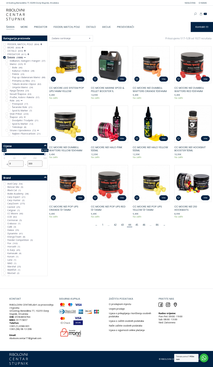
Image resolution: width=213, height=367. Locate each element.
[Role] (7, 100)
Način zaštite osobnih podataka (125, 325)
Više (80, 79)
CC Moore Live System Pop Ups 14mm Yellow (66, 89)
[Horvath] (4, 246)
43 (122, 224)
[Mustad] (4, 273)
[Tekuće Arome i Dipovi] (9, 84)
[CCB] (4, 216)
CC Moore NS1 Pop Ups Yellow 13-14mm (147, 208)
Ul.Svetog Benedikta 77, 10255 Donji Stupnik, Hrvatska (32, 2)
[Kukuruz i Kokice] (9, 70)
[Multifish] (4, 269)
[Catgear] (4, 210)
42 (115, 224)
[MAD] (4, 263)
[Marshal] (4, 266)
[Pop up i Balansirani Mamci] (9, 77)
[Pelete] (9, 74)
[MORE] (4, 47)
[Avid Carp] (4, 183)
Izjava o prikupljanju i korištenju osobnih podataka (130, 315)
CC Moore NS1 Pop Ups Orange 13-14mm (63, 208)
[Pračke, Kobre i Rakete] (7, 97)
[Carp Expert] (4, 197)
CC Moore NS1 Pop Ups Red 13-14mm (108, 208)
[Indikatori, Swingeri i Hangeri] (7, 60)
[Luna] (4, 259)
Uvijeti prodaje (117, 308)
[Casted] (4, 206)
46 (144, 224)
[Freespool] (9, 103)
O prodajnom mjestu (120, 304)
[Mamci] (7, 64)
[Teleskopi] (9, 127)
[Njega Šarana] (7, 90)
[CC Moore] (4, 213)
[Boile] (9, 67)
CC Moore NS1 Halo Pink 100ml (106, 149)
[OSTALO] (4, 50)
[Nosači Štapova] (7, 93)
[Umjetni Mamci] (9, 87)
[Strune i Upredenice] (7, 130)
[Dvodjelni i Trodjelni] (9, 120)
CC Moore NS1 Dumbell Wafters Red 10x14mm (189, 89)
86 (157, 224)
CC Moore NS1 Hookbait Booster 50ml (190, 149)
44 (129, 224)
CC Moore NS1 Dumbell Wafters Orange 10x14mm (150, 89)
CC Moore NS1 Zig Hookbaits (185, 208)
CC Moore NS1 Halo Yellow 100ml (150, 149)
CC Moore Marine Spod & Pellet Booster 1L (107, 89)
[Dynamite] (4, 233)
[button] (53, 79)
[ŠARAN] (4, 57)
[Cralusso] (4, 223)
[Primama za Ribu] (9, 80)
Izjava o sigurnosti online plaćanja (127, 330)
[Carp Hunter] (4, 200)
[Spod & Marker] (9, 110)
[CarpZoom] (4, 203)
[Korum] (4, 256)
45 (136, 224)
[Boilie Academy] (4, 193)
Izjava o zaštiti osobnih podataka (126, 320)
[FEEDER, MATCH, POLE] (4, 44)
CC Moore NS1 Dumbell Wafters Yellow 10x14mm (65, 149)
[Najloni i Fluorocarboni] (9, 133)
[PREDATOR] (4, 54)
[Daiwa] (4, 230)
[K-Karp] (4, 249)
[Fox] (4, 243)
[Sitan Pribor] (7, 113)
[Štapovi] (7, 117)
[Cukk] (4, 226)
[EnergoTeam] (4, 236)
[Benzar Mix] (4, 187)
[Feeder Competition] (4, 240)
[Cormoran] (4, 220)
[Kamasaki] (4, 253)
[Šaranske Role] (9, 107)
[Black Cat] (4, 190)
